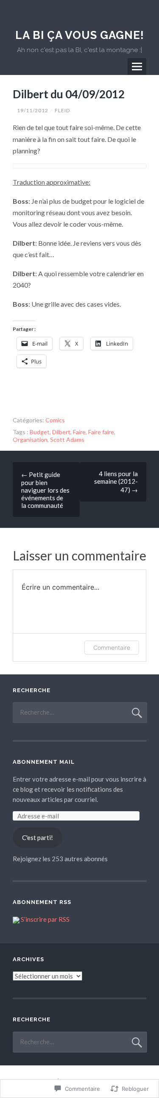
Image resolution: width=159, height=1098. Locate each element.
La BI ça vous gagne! (79, 35)
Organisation (30, 439)
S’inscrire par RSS (45, 919)
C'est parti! (37, 837)
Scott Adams (67, 439)
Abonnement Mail (44, 762)
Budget (40, 431)
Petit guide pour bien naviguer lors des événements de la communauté (45, 490)
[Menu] (137, 66)
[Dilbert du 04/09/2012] (79, 166)
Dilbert (61, 431)
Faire (79, 431)
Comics (55, 420)
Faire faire (101, 431)
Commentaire (111, 647)
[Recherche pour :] (80, 712)
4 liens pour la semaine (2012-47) (116, 482)
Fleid (62, 110)
